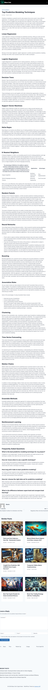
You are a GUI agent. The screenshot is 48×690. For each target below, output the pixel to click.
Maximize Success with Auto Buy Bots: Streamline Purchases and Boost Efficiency (19, 675)
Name (2, 633)
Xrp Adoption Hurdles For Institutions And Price (11, 509)
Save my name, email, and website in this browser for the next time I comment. (18, 636)
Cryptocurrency (5, 9)
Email (18, 633)
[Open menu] (47, 2)
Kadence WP (37, 686)
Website (35, 633)
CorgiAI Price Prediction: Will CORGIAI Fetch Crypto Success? (11, 567)
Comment (3, 617)
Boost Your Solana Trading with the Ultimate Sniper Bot (13, 677)
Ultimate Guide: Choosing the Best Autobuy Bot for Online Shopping (16, 670)
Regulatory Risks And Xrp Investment (39, 509)
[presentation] (12, 528)
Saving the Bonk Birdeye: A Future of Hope (10, 673)
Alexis (7, 504)
